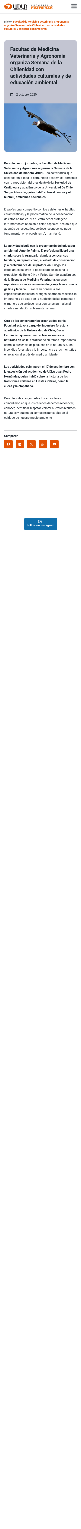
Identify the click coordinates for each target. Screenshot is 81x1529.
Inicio (7, 21)
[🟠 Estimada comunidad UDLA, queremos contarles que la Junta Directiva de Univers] (51, 507)
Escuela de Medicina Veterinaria (33, 279)
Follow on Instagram (40, 525)
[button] (8, 444)
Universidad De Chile (59, 187)
